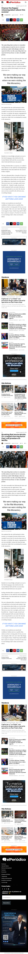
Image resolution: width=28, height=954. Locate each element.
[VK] (18, 19)
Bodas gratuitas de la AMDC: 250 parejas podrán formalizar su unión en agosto (17, 316)
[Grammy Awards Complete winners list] (7, 389)
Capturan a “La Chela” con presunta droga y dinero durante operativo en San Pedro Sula (13, 300)
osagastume (7, 14)
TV (2, 397)
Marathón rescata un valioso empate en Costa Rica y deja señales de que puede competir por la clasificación (17, 327)
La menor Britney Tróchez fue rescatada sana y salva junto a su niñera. (17, 336)
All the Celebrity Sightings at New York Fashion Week (20, 413)
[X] (11, 19)
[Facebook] (7, 19)
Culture (16, 416)
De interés (3, 296)
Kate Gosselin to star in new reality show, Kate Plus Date (21, 231)
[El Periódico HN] (13, 2)
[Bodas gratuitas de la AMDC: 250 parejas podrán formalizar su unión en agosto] (4, 315)
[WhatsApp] (21, 19)
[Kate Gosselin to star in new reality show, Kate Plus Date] (7, 407)
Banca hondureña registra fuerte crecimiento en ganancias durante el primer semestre (17, 346)
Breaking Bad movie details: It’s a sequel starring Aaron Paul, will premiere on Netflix (20, 396)
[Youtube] (8, 889)
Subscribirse (6, 902)
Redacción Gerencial (11, 296)
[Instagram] (5, 889)
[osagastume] (2, 15)
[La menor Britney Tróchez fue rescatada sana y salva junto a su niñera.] (4, 336)
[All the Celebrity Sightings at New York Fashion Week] (21, 407)
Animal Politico (12, 312)
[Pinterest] (14, 19)
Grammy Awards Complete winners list (7, 395)
